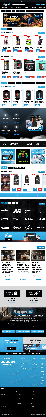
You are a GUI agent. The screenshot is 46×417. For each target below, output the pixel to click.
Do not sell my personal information (25, 371)
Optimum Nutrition (18, 167)
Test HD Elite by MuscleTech (5, 73)
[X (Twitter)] (9, 362)
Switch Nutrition (19, 403)
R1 (23, 167)
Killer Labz (4, 167)
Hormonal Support (18, 394)
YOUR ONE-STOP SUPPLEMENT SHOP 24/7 (8, 331)
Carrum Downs (42, 367)
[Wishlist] (29, 4)
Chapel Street (42, 369)
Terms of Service (24, 366)
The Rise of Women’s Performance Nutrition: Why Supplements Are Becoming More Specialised (37, 267)
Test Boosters (2, 403)
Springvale (43, 358)
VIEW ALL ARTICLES (41, 247)
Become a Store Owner (25, 363)
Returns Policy (32, 414)
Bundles (33, 360)
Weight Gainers (3, 407)
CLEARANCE (4, 28)
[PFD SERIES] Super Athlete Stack (29, 74)
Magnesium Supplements (19, 398)
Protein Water (33, 394)
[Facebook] (14, 362)
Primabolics (32, 406)
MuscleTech (10, 167)
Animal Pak (32, 407)
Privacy (44, 414)
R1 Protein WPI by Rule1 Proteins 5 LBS (6, 102)
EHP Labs (32, 403)
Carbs (33, 367)
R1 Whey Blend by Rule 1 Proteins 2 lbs (28, 102)
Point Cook (43, 380)
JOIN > (38, 4)
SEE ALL (42, 203)
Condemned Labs (19, 409)
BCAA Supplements (3, 391)
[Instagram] (12, 362)
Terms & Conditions (39, 414)
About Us (23, 358)
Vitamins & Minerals (3, 406)
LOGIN (43, 4)
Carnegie (42, 361)
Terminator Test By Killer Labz (15, 187)
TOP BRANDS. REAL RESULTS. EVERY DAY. (37, 331)
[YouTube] (2, 362)
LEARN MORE (5, 122)
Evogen (18, 407)
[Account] (26, 4)
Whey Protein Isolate (3, 409)
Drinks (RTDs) (2, 398)
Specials (33, 358)
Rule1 (17, 406)
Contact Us (23, 361)
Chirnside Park (42, 372)
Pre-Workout (32, 398)
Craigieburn (43, 374)
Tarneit (42, 383)
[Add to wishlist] (10, 36)
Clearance (34, 361)
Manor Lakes (42, 378)
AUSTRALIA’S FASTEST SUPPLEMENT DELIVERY (23, 331)
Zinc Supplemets (3, 410)
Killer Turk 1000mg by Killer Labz (37, 187)
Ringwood (42, 360)
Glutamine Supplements (19, 391)
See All (41, 33)
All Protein (32, 390)
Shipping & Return (24, 365)
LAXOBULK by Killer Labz (26, 185)
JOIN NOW (11, 348)
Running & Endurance (4, 402)
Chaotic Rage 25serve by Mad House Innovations (6, 48)
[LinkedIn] (7, 362)
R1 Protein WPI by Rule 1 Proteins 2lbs (17, 102)
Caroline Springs (42, 364)
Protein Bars (32, 397)
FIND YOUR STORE (34, 348)
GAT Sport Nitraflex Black (17, 48)
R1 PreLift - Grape (39, 47)
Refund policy (23, 368)
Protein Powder (33, 391)
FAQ (22, 360)
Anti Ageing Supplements (34, 364)
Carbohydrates (3, 394)
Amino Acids (2, 390)
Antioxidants (34, 366)
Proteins (4, 82)
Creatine (2, 397)
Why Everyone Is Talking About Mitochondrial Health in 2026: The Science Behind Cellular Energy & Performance (7, 267)
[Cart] (34, 4)
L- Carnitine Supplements (19, 397)
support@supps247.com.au (7, 366)
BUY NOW (8, 239)
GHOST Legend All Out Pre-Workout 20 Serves (29, 48)
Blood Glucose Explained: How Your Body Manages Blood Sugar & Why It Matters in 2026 (23, 265)
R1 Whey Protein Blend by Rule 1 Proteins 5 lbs (39, 102)
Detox (33, 369)
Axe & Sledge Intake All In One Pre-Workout (17, 73)
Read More (7, 279)
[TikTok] (4, 362)
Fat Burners (17, 390)
